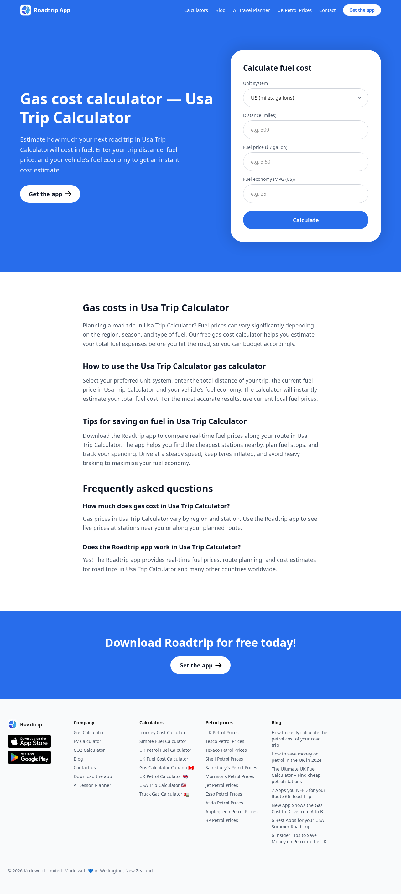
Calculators (196, 10)
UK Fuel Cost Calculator (163, 759)
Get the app (362, 10)
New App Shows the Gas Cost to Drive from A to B (297, 808)
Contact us (85, 768)
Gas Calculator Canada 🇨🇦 (166, 768)
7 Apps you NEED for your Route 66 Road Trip (298, 793)
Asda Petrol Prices (224, 803)
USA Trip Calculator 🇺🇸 (162, 785)
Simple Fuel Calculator (162, 741)
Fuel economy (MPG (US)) (269, 179)
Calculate (306, 220)
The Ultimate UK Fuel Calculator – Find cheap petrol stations (296, 775)
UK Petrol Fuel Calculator (165, 750)
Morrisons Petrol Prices (230, 776)
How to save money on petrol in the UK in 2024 (296, 757)
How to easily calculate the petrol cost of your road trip (299, 738)
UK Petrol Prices (294, 10)
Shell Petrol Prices (224, 759)
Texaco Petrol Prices (226, 750)
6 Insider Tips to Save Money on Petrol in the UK (299, 838)
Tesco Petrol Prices (225, 741)
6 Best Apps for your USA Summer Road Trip (298, 823)
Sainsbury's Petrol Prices (231, 768)
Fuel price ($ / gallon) (265, 147)
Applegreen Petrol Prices (232, 811)
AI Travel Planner (251, 10)
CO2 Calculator (89, 750)
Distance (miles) (259, 115)
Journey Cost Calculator (163, 732)
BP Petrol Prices (222, 820)
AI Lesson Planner (92, 785)
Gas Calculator (89, 732)
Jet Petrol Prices (222, 785)
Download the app (93, 776)
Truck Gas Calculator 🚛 (164, 794)
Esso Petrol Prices (224, 794)
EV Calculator (87, 741)
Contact (327, 10)
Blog (221, 10)
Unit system (255, 83)
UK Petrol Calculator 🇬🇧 (163, 776)
